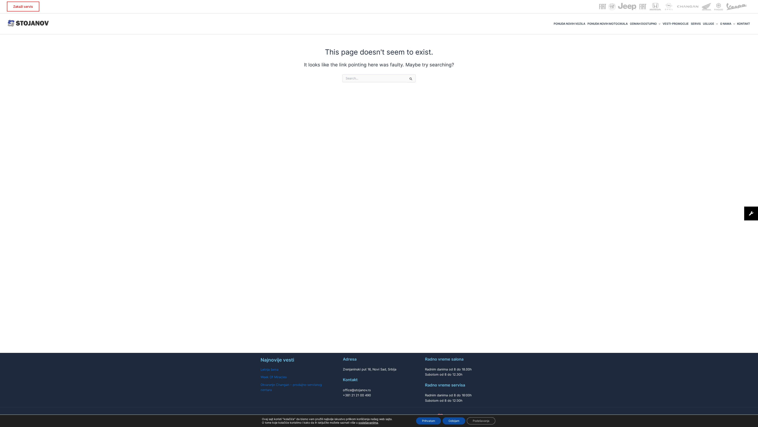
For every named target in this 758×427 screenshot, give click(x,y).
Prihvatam (428, 420)
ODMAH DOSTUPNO (643, 23)
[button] (23, 6)
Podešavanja (481, 420)
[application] (658, 24)
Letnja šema (270, 369)
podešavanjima (368, 422)
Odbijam (453, 420)
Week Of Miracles (274, 377)
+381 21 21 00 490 (357, 395)
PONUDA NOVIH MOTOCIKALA (607, 23)
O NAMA (725, 23)
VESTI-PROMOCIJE (676, 23)
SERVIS (696, 23)
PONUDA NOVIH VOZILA (569, 23)
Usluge (708, 23)
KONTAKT (743, 23)
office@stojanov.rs (357, 390)
